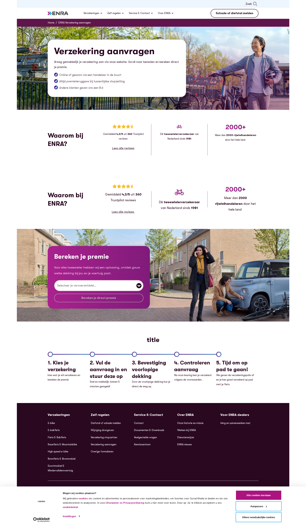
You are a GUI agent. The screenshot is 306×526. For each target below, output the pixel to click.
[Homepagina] (58, 13)
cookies (83, 498)
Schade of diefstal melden (234, 13)
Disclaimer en (114, 502)
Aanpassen (256, 506)
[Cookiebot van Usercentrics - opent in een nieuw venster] (41, 519)
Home (51, 22)
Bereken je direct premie (98, 297)
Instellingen (69, 516)
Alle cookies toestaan (258, 495)
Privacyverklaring (133, 502)
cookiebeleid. (71, 507)
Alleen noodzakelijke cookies (258, 517)
